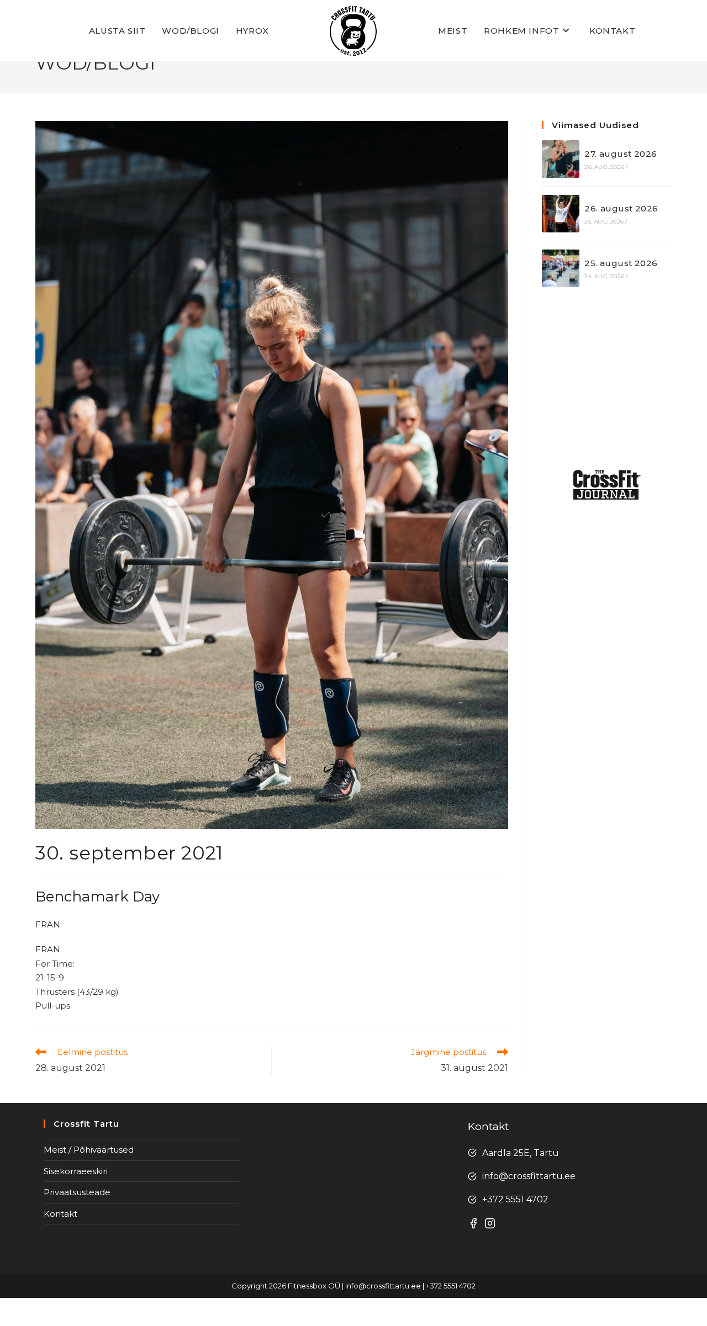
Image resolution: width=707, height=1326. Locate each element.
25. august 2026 (620, 263)
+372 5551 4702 (515, 1199)
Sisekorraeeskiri (76, 1171)
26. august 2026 (621, 208)
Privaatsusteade (77, 1192)
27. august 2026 (620, 153)
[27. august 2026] (560, 159)
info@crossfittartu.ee (529, 1176)
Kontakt (60, 1213)
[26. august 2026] (560, 213)
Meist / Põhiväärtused (89, 1149)
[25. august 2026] (560, 268)
